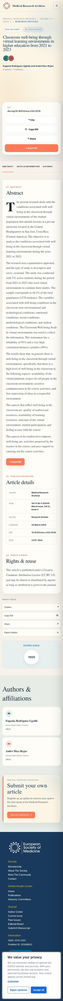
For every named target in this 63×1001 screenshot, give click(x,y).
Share (31, 624)
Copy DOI (33, 129)
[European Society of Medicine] (6, 6)
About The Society (17, 870)
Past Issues (14, 920)
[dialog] (31, 975)
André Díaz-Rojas (16, 751)
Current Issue (15, 915)
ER (6, 58)
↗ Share (31, 138)
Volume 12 (46, 19)
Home (11, 891)
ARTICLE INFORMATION (28, 166)
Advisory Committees (19, 899)
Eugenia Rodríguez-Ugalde (22, 721)
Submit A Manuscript (19, 928)
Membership (14, 866)
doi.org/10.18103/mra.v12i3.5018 (23, 111)
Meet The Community (19, 874)
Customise (13, 981)
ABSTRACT (8, 166)
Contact (12, 878)
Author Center (15, 911)
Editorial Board (15, 924)
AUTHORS (47, 166)
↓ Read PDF (31, 148)
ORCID (8, 729)
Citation (31, 607)
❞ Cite (32, 120)
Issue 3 (7, 21)
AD (11, 58)
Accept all (38, 989)
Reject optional (18, 989)
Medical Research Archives (28, 6)
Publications (14, 895)
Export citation (31, 632)
